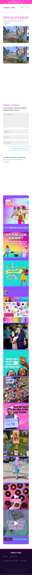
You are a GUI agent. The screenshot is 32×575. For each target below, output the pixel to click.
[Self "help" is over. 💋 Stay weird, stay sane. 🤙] (16, 363)
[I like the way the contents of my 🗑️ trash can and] (16, 390)
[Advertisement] (16, 80)
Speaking (23, 561)
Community (14, 556)
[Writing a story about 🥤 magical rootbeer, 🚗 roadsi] (16, 523)
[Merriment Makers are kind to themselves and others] (16, 470)
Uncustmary (16, 553)
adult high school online (18, 227)
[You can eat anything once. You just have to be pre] (16, 416)
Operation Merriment (10, 561)
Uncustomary (9, 21)
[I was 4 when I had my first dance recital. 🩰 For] (16, 336)
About (5, 556)
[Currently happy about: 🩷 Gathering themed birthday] (16, 443)
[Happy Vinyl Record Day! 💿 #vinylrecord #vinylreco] (16, 496)
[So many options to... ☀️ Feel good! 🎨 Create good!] (16, 309)
